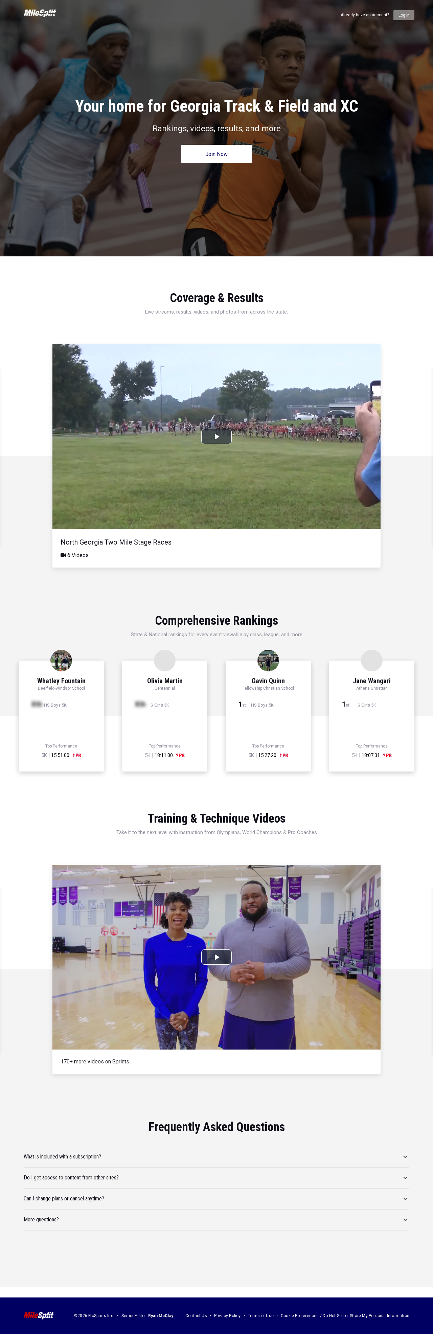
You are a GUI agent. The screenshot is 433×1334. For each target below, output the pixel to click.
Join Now (216, 154)
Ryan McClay (160, 1315)
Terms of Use (261, 1315)
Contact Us (196, 1315)
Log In (404, 15)
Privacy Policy (227, 1315)
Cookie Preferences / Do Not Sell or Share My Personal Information (345, 1315)
